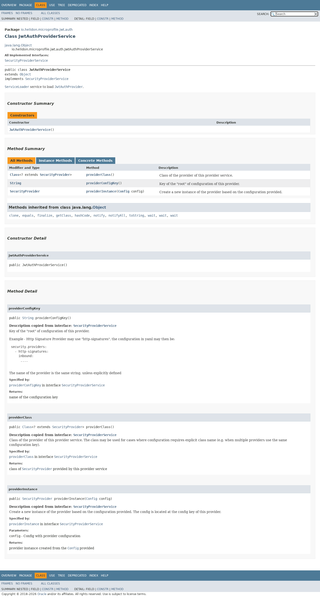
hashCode (82, 215)
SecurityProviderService (26, 60)
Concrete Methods (95, 160)
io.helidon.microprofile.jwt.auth (47, 29)
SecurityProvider (55, 175)
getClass (63, 215)
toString (136, 215)
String (15, 183)
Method (62, 18)
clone (14, 215)
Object (25, 74)
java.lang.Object (18, 45)
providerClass (98, 175)
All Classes (50, 13)
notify (99, 215)
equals (27, 215)
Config (123, 191)
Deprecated (77, 5)
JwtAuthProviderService (29, 130)
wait (151, 215)
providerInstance (101, 191)
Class (14, 175)
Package (25, 5)
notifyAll (116, 215)
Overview (8, 5)
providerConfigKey (102, 183)
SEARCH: (263, 14)
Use (52, 5)
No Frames (24, 13)
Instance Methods (55, 160)
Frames (7, 13)
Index (93, 5)
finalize (44, 215)
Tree (61, 5)
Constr (47, 18)
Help (104, 5)
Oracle (41, 594)
